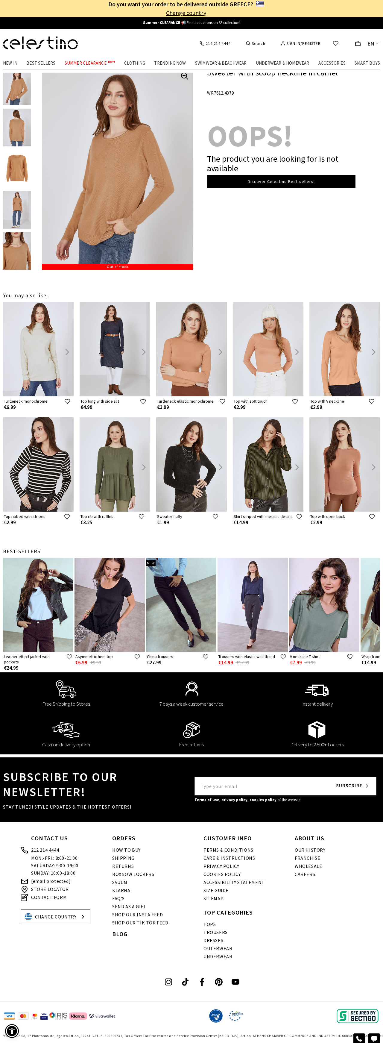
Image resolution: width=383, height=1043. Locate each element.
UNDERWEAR (217, 956)
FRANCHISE (307, 858)
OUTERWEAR (217, 948)
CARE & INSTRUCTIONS (229, 858)
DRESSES (213, 940)
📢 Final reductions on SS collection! (191, 22)
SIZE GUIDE (216, 890)
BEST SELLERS (40, 63)
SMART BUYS (367, 63)
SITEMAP (213, 898)
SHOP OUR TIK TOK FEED (140, 923)
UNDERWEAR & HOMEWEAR (282, 63)
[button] (12, 1031)
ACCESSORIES (332, 63)
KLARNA (121, 890)
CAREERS (305, 874)
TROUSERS (215, 932)
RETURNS (123, 866)
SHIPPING (123, 858)
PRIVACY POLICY (221, 866)
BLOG (120, 934)
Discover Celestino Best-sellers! (281, 181)
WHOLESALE (308, 866)
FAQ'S (118, 898)
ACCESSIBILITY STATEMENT (234, 882)
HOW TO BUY (126, 850)
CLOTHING (134, 63)
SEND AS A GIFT (129, 906)
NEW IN (10, 63)
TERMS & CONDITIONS (228, 850)
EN (371, 43)
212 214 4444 (45, 850)
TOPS (209, 924)
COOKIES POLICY (222, 874)
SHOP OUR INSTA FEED (137, 915)
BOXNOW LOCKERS (133, 874)
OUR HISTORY (310, 850)
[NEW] (181, 650)
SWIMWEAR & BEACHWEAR (221, 63)
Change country (186, 12)
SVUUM (119, 882)
